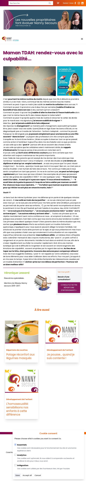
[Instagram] (79, 3)
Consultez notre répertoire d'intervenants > (69, 288)
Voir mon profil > (64, 272)
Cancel (38, 475)
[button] (49, 3)
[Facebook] (75, 3)
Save (17, 475)
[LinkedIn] (82, 3)
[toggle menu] (82, 39)
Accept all (27, 475)
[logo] (10, 39)
